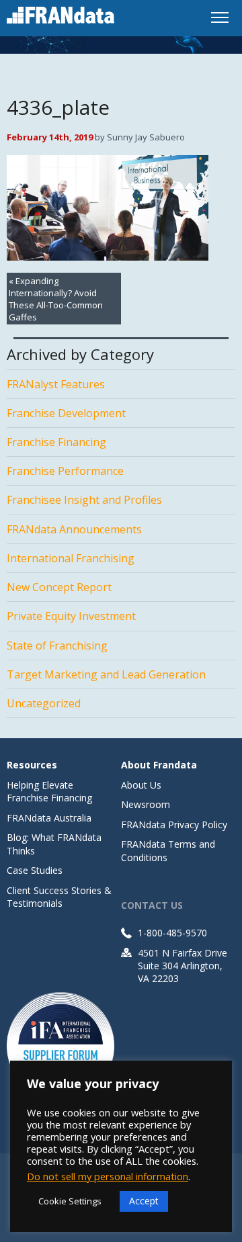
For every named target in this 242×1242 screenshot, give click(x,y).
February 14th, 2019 (50, 137)
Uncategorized (44, 703)
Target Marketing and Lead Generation (106, 674)
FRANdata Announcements (74, 529)
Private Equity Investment (71, 616)
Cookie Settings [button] (70, 1201)
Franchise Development (66, 413)
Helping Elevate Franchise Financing (49, 791)
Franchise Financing (56, 442)
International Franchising (70, 558)
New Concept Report (59, 587)
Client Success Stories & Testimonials (59, 897)
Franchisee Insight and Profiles (84, 499)
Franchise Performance (65, 470)
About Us (141, 785)
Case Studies (35, 870)
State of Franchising (57, 645)
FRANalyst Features (56, 384)
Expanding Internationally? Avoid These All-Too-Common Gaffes (56, 299)
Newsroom (145, 804)
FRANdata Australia (49, 817)
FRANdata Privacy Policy (174, 824)
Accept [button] (144, 1200)
